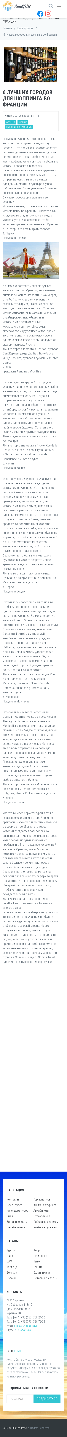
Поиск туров (15, 1205)
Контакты (13, 1199)
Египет (11, 1256)
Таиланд (12, 1267)
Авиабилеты (41, 1210)
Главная (7, 28)
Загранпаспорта (17, 1221)
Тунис (37, 1261)
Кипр (37, 1250)
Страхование (42, 1216)
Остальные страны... (47, 1278)
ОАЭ (9, 1261)
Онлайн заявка (16, 1227)
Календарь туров (17, 1210)
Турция (11, 1250)
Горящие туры (42, 1199)
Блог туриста (25, 28)
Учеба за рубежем (45, 1227)
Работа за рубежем (46, 1221)
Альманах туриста (45, 1205)
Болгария (12, 1272)
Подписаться (47, 1399)
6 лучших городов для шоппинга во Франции (30, 34)
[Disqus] (31, 1022)
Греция (38, 1267)
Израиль (12, 1278)
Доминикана (42, 1272)
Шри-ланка (40, 1256)
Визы (10, 1216)
